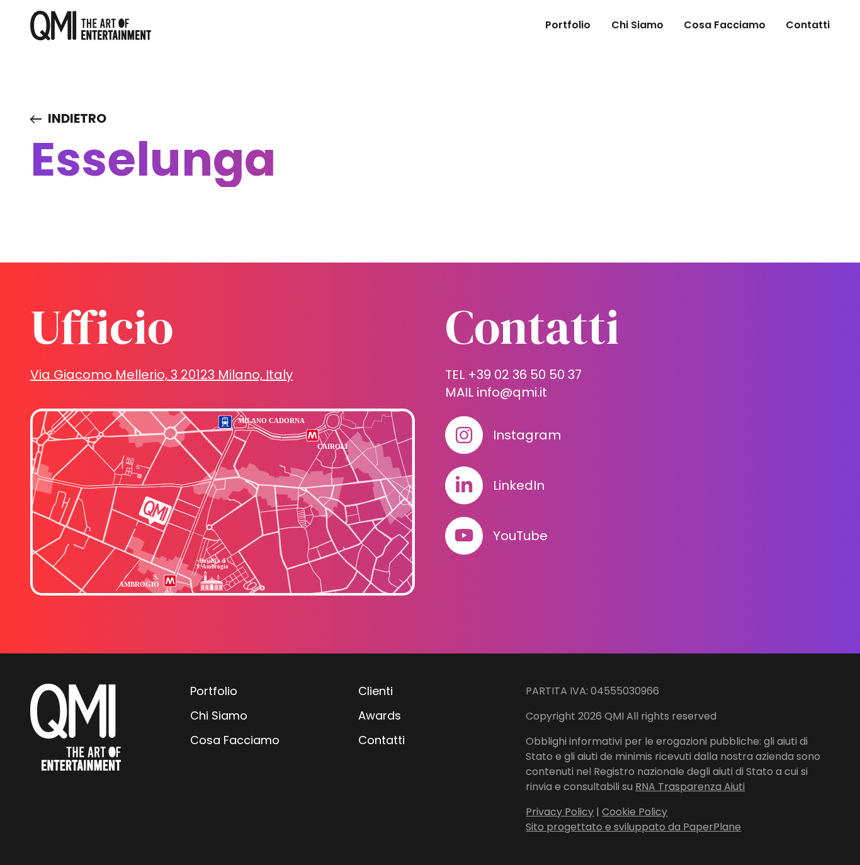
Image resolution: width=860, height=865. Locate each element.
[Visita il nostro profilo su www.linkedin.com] (464, 485)
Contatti (808, 25)
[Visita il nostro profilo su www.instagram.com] (464, 435)
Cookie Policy (634, 812)
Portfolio (568, 25)
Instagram (527, 435)
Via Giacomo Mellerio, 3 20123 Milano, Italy (161, 374)
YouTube (520, 536)
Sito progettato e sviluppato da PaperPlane (633, 827)
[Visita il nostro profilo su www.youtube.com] (464, 536)
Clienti (375, 691)
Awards (379, 715)
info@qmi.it (512, 392)
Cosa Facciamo (725, 25)
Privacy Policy (560, 812)
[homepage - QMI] (90, 25)
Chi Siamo (637, 25)
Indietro (77, 118)
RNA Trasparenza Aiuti (690, 786)
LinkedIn (519, 485)
